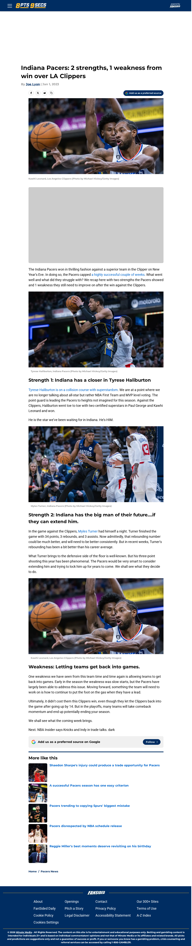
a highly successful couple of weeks (118, 275)
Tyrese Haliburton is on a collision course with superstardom (73, 390)
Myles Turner (88, 531)
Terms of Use (147, 908)
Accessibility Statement (113, 915)
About (38, 901)
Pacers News (49, 871)
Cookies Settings (46, 922)
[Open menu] (10, 5)
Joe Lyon (33, 84)
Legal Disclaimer (77, 915)
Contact (101, 901)
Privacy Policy (105, 908)
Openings (72, 901)
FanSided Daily (45, 908)
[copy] (51, 93)
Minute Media (24, 932)
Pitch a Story (74, 908)
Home (32, 871)
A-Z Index (144, 915)
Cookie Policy (43, 915)
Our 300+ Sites (147, 901)
